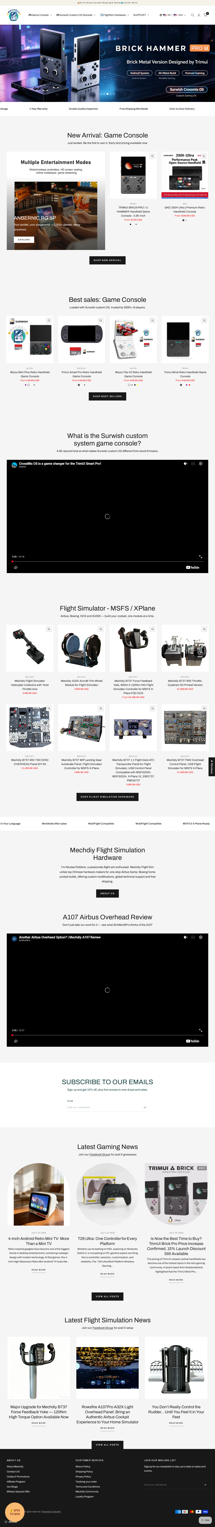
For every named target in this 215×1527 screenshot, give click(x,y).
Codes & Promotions (18, 1483)
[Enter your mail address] (144, 1114)
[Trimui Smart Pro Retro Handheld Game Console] (81, 346)
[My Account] (199, 15)
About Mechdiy (15, 1473)
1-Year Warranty (30, 116)
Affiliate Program (16, 1489)
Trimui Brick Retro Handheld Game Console (185, 381)
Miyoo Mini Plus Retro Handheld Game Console (30, 381)
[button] (172, 15)
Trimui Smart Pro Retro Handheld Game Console (81, 381)
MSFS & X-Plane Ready (187, 830)
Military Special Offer (18, 1498)
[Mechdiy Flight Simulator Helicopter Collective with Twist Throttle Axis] (29, 655)
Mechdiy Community (87, 1498)
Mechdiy (81, 375)
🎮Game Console (38, 15)
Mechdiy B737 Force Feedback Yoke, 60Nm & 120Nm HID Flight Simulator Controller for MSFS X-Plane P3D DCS (133, 694)
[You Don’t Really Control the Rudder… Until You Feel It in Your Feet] (176, 1375)
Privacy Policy (83, 1483)
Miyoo (30, 375)
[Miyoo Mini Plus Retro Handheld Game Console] (29, 346)
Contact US (13, 1478)
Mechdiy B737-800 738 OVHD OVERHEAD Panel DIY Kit (29, 769)
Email (70, 1108)
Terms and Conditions (88, 1493)
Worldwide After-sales (45, 830)
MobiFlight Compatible (93, 830)
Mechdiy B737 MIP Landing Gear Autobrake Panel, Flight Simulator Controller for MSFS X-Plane (81, 771)
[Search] (193, 15)
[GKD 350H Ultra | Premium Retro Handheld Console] (184, 182)
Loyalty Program (85, 1503)
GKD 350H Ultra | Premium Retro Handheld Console (185, 216)
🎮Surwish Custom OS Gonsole (74, 15)
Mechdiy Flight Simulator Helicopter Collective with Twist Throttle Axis (30, 692)
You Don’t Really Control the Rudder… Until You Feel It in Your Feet (176, 1419)
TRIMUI (133, 211)
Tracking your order (86, 1489)
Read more (39, 1277)
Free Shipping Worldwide (126, 116)
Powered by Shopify (51, 1519)
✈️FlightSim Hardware (113, 15)
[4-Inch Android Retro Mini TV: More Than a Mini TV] (39, 1201)
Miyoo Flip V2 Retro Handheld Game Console (133, 381)
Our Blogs (12, 1493)
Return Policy (83, 1473)
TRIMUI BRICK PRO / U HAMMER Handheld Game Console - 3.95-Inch (133, 218)
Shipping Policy (84, 1478)
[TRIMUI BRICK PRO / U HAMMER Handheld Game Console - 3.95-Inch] (133, 182)
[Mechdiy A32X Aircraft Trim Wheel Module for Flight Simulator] (81, 655)
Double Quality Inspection (75, 116)
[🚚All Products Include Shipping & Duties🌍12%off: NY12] (107, 2)
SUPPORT (139, 15)
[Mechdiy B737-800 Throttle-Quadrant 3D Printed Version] (185, 655)
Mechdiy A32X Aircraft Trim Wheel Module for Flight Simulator (81, 690)
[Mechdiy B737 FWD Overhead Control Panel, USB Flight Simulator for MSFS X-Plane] (185, 734)
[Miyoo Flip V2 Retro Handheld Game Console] (133, 346)
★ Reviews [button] (211, 767)
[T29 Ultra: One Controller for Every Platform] (107, 1201)
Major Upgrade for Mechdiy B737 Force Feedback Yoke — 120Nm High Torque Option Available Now (39, 1419)
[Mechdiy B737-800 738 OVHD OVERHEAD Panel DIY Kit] (29, 734)
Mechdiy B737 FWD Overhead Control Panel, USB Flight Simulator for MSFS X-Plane (185, 771)
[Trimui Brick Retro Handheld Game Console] (185, 346)
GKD (185, 211)
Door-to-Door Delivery (174, 116)
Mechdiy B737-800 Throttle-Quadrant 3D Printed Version (185, 690)
